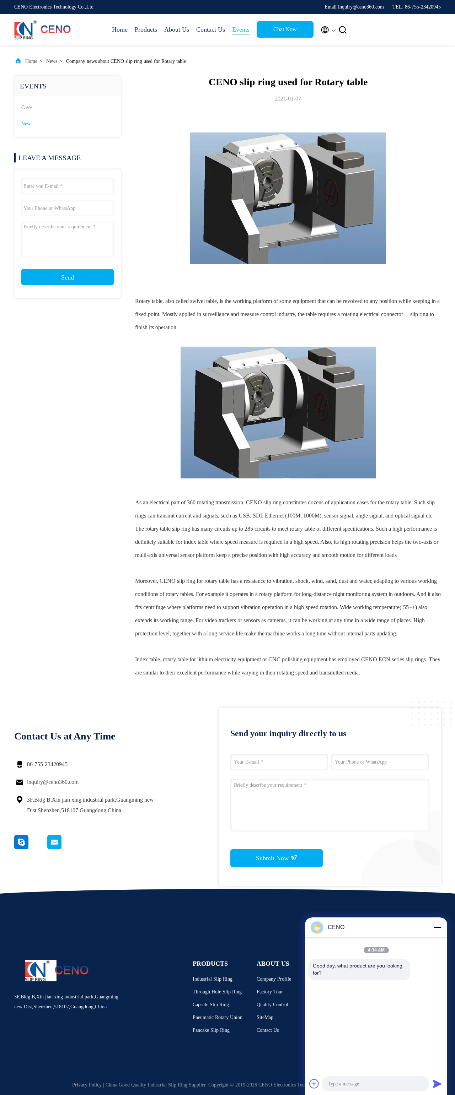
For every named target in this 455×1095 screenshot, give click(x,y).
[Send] (437, 1083)
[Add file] (314, 1083)
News (51, 61)
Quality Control (272, 1004)
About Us (176, 29)
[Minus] (437, 927)
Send (67, 277)
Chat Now (285, 29)
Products (146, 29)
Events (241, 29)
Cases (26, 107)
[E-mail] (63, 847)
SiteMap (265, 1017)
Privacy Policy (87, 1085)
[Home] (42, 29)
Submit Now (273, 858)
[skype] (30, 847)
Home (120, 29)
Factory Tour (270, 991)
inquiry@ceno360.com (53, 782)
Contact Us (210, 29)
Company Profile (274, 979)
